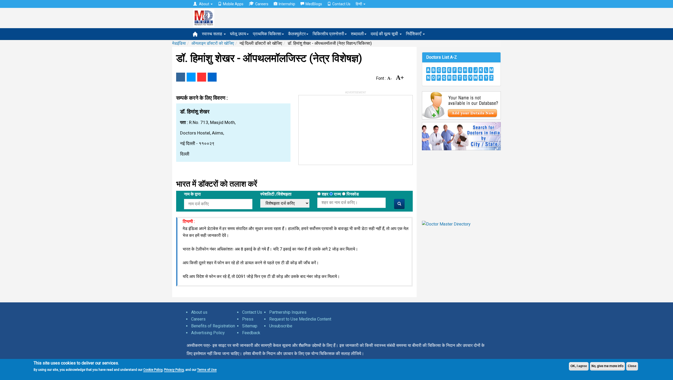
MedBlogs (313, 4)
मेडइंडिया (179, 43)
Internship (287, 4)
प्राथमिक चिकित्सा (267, 33)
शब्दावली (357, 33)
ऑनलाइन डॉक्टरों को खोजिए (212, 43)
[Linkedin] (212, 77)
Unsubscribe (280, 325)
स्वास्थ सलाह (212, 33)
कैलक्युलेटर (297, 33)
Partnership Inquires (288, 312)
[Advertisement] (338, 128)
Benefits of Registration (213, 325)
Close (632, 366)
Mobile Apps (233, 4)
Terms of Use (207, 369)
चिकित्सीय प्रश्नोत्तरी (328, 33)
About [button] (204, 4)
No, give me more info (607, 366)
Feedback (251, 332)
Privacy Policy (174, 369)
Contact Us (341, 4)
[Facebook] (180, 77)
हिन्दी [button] (359, 4)
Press (247, 319)
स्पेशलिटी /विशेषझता (276, 194)
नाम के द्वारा (192, 194)
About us (199, 312)
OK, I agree (578, 366)
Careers (261, 4)
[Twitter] (191, 77)
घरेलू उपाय (238, 33)
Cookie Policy (152, 369)
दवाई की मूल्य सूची (385, 33)
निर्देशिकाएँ (414, 33)
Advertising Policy (208, 332)
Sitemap (249, 325)
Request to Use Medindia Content (300, 319)
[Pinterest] (201, 77)
